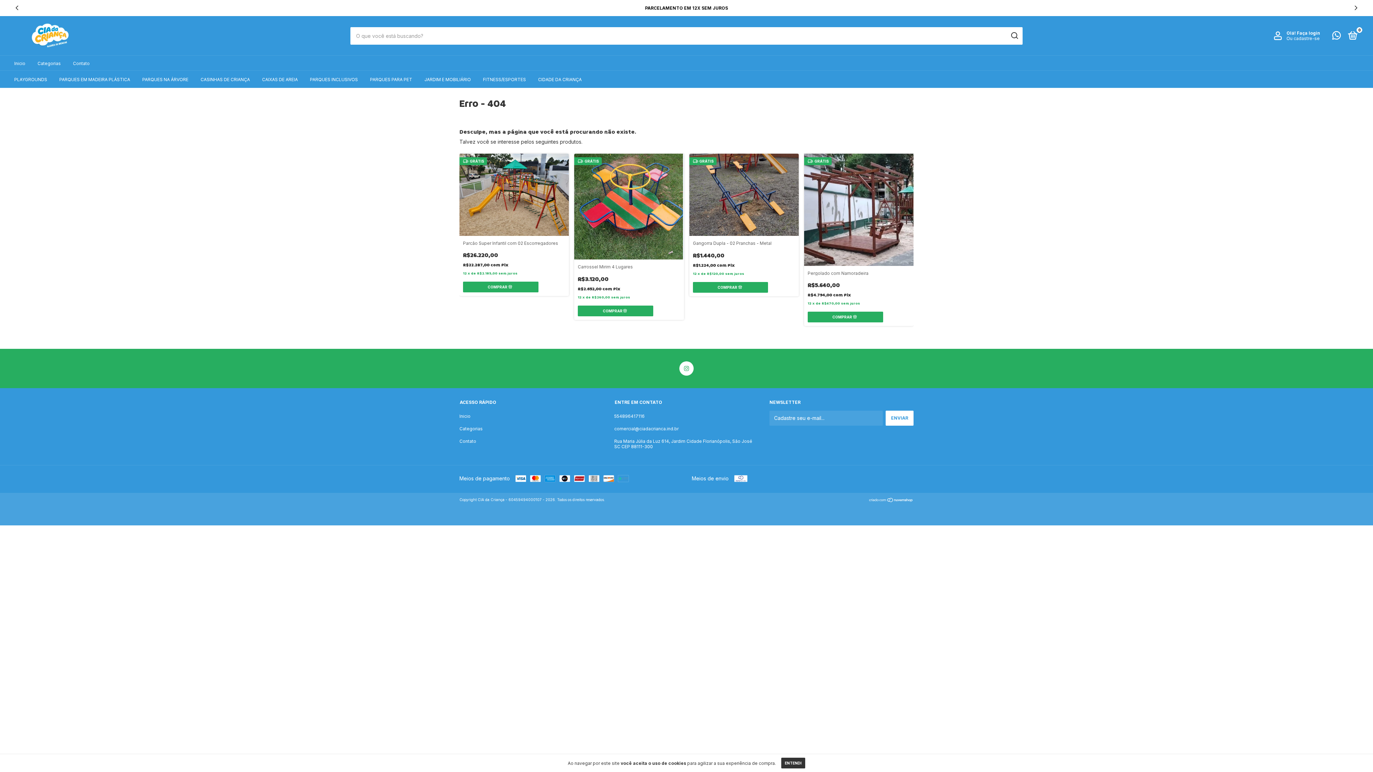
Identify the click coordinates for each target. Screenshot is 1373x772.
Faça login (1308, 33)
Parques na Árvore (165, 79)
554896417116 (629, 416)
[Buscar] (1014, 35)
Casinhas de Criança (225, 79)
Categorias (49, 63)
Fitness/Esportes (504, 79)
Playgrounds (30, 79)
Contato (81, 63)
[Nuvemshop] (891, 501)
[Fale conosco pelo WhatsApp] (1336, 37)
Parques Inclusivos (334, 79)
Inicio (19, 63)
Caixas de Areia (280, 79)
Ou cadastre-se (1303, 38)
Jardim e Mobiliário (447, 79)
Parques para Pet (391, 79)
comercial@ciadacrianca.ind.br (646, 428)
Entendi (793, 763)
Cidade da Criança (560, 79)
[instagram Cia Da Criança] (686, 368)
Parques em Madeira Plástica (94, 79)
